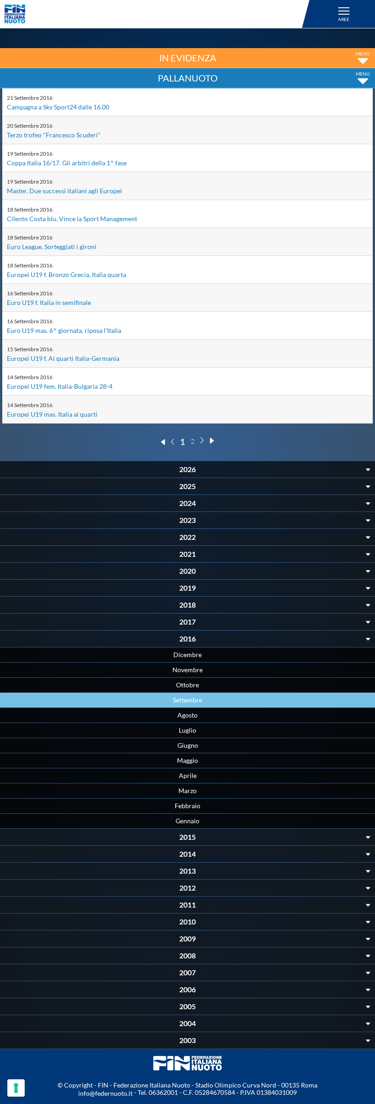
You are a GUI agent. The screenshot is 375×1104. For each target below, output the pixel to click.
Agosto (187, 715)
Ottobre (187, 685)
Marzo (187, 790)
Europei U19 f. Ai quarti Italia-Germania (63, 358)
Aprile (188, 775)
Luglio (187, 730)
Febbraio (187, 806)
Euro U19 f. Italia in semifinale (49, 302)
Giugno (187, 745)
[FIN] (158, 14)
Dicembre (187, 654)
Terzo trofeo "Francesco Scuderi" (54, 135)
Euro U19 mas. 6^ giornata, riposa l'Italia (64, 330)
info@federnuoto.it (105, 1093)
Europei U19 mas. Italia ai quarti (52, 414)
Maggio (187, 760)
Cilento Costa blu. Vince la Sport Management (72, 219)
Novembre (187, 670)
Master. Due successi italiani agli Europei (64, 191)
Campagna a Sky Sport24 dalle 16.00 (58, 107)
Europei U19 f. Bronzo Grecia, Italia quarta (66, 274)
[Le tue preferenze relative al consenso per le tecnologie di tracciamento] (16, 1088)
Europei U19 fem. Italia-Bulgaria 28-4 (59, 386)
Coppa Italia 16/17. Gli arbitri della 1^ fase (67, 163)
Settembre (187, 700)
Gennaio (187, 821)
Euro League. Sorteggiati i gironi (51, 246)
